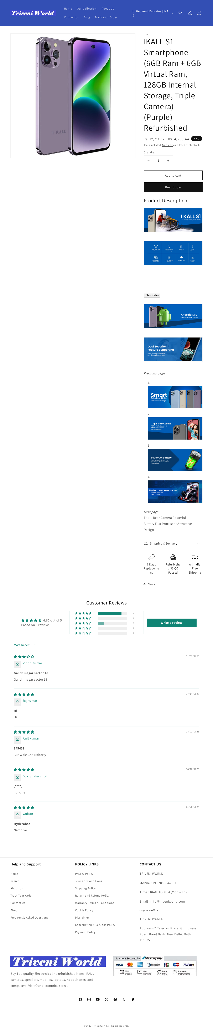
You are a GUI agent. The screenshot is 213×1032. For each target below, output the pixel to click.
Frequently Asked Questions (29, 917)
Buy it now (173, 187)
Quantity (149, 152)
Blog (13, 910)
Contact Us (17, 903)
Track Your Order (21, 895)
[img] (24, 657)
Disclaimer (82, 917)
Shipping (167, 144)
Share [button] (152, 584)
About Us (16, 888)
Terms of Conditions (88, 881)
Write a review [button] (171, 622)
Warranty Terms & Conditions (94, 903)
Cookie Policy (84, 910)
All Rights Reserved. (118, 1025)
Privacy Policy (84, 874)
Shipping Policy (85, 888)
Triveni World (99, 1025)
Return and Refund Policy (92, 895)
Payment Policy (85, 932)
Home (14, 874)
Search (15, 881)
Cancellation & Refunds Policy (95, 925)
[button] (180, 12)
